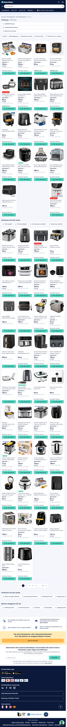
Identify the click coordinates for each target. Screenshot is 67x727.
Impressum (34, 722)
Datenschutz (42, 722)
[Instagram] (14, 688)
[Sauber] (63, 6)
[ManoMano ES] (14, 707)
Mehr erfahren (48, 663)
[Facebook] (6, 688)
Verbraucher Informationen (39, 725)
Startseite (3, 17)
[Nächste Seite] (46, 585)
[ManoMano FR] (2, 707)
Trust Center (50, 722)
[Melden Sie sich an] (59, 2)
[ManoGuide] (61, 722)
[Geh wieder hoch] (61, 707)
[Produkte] (2, 6)
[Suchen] (6, 6)
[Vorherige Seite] (20, 585)
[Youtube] (10, 688)
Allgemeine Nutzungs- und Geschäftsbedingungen (17, 725)
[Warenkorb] (62, 2)
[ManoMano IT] (6, 707)
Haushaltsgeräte (11, 17)
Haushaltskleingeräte (21, 17)
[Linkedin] (2, 688)
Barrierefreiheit (59, 725)
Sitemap (27, 722)
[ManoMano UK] (10, 707)
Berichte (51, 725)
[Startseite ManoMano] (28, 2)
